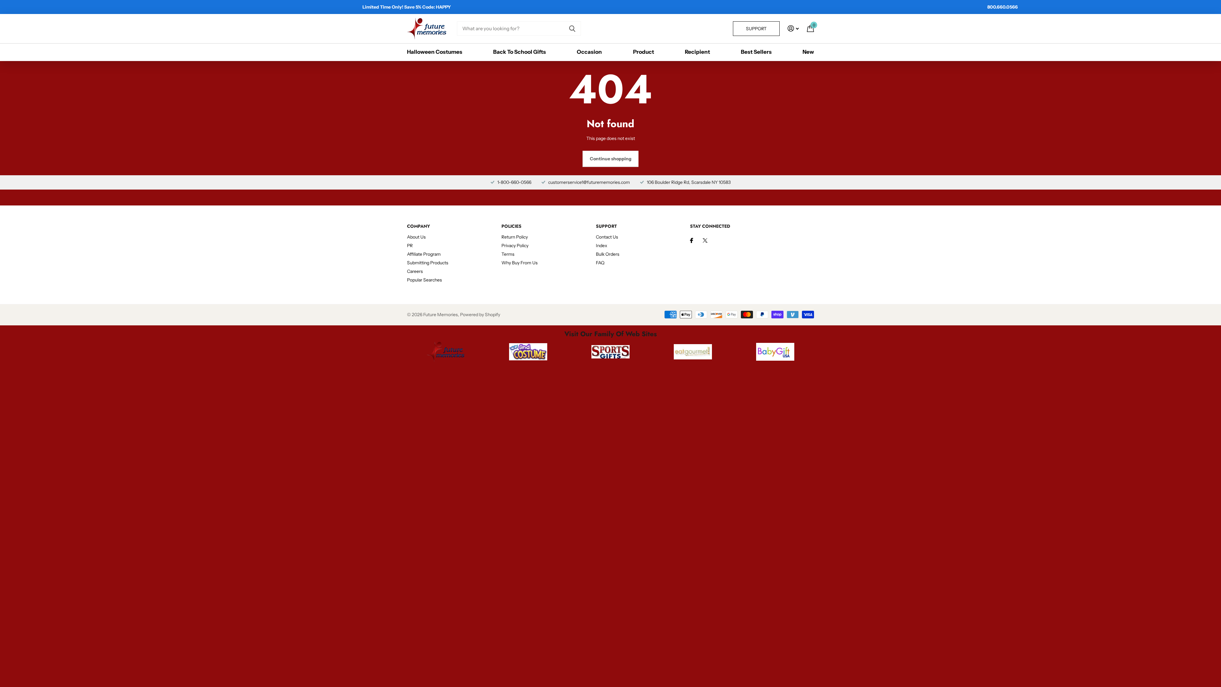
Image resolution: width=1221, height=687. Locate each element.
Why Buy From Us (519, 263)
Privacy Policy (514, 245)
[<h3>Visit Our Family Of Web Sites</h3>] (445, 352)
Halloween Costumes (434, 52)
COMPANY (418, 226)
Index (601, 245)
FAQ (600, 263)
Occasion (589, 52)
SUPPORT (606, 226)
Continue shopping (610, 159)
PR (410, 245)
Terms (507, 254)
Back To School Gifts (519, 52)
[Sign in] (793, 28)
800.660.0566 (1002, 7)
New (808, 52)
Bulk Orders (607, 254)
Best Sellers (756, 52)
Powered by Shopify (480, 314)
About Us (416, 237)
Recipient (697, 52)
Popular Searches (424, 280)
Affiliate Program (424, 254)
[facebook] (691, 240)
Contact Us (607, 237)
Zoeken (572, 28)
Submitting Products (427, 263)
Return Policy (514, 237)
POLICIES (511, 226)
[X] (705, 240)
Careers (415, 271)
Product (643, 52)
